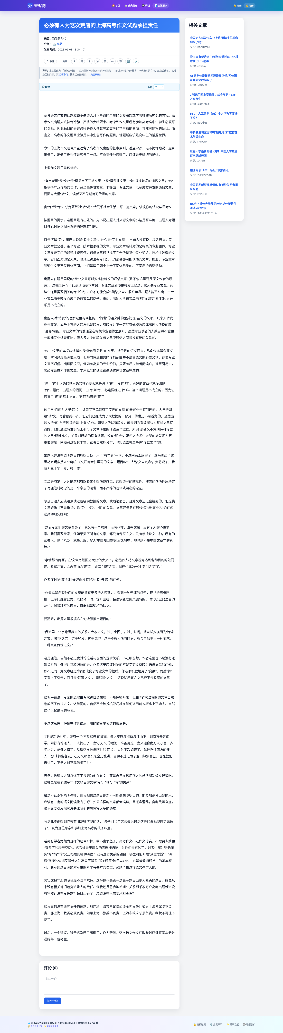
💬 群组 (146, 5)
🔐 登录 (238, 5)
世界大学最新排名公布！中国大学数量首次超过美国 (213, 153)
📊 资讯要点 (160, 5)
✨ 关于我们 (232, 1024)
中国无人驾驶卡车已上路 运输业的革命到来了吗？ (214, 40)
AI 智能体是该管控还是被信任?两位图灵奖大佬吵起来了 (213, 78)
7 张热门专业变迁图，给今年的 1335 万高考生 (213, 97)
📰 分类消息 (131, 5)
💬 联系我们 (249, 1024)
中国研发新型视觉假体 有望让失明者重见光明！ (214, 187)
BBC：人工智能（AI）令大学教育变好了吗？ (213, 116)
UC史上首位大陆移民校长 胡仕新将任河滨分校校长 (213, 206)
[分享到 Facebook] (90, 61)
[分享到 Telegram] (74, 61)
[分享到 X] (82, 61)
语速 (150, 86)
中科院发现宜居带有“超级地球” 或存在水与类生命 (213, 134)
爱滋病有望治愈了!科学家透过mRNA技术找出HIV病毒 (214, 59)
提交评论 (52, 1001)
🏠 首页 (116, 5)
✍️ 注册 (249, 5)
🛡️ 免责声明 (216, 1024)
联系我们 (63, 74)
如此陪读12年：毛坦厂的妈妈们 (209, 170)
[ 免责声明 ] (95, 74)
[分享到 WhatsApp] (97, 61)
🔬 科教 (58, 44)
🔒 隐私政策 (199, 1024)
